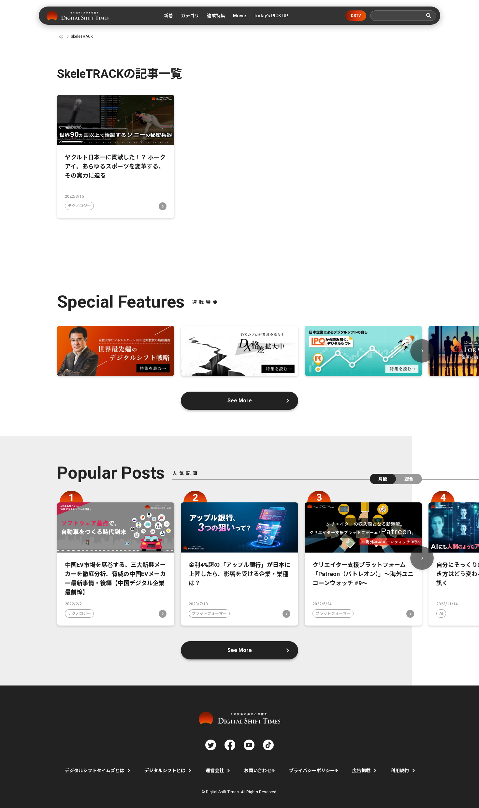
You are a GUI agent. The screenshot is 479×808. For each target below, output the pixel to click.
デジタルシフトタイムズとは (94, 770)
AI (441, 613)
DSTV (356, 15)
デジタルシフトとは (164, 770)
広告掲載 (361, 770)
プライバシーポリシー (312, 770)
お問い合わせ (257, 770)
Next (422, 351)
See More (239, 400)
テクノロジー (79, 206)
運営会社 (215, 770)
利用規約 (400, 770)
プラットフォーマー (209, 613)
